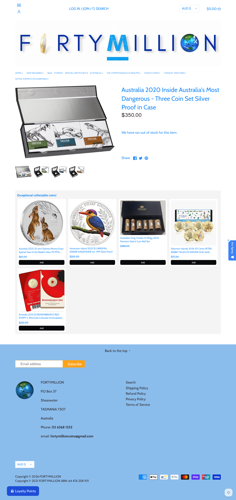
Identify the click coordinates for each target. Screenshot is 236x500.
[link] (41, 223)
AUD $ (186, 8)
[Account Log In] (19, 12)
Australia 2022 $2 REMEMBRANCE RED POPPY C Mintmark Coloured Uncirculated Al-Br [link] (40, 316)
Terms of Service (138, 405)
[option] (23, 172)
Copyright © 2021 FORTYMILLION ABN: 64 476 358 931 (52, 481)
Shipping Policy (137, 388)
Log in (74, 9)
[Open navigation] (19, 5)
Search (131, 382)
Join (86, 9)
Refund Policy (136, 393)
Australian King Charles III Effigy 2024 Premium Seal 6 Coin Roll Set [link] (139, 239)
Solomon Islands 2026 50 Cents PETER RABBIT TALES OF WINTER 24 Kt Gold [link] (191, 250)
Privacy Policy (136, 399)
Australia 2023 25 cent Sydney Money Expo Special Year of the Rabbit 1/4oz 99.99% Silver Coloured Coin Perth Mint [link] (41, 250)
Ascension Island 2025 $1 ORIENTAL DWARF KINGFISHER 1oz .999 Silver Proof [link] (91, 250)
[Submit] (93, 9)
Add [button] (42, 262)
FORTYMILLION (50, 476)
